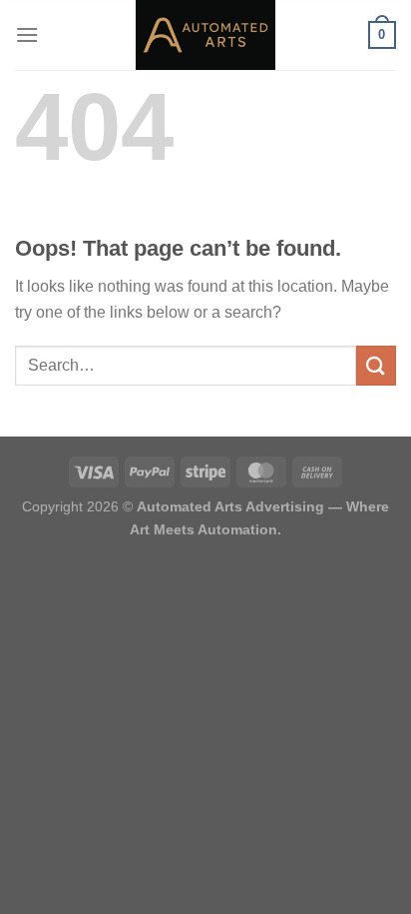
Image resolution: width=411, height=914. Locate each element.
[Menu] (27, 34)
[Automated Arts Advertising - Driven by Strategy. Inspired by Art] (205, 35)
